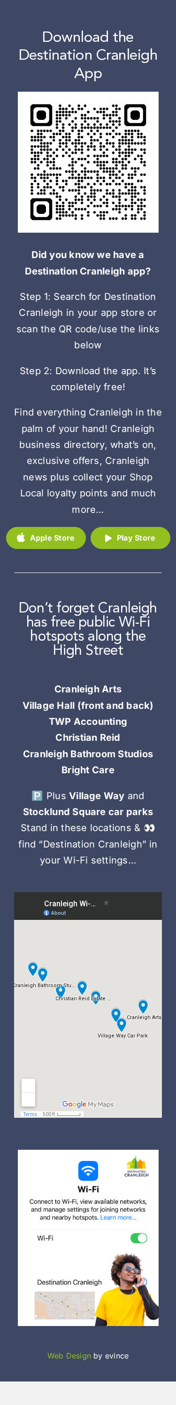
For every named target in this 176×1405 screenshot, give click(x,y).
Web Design (69, 1355)
